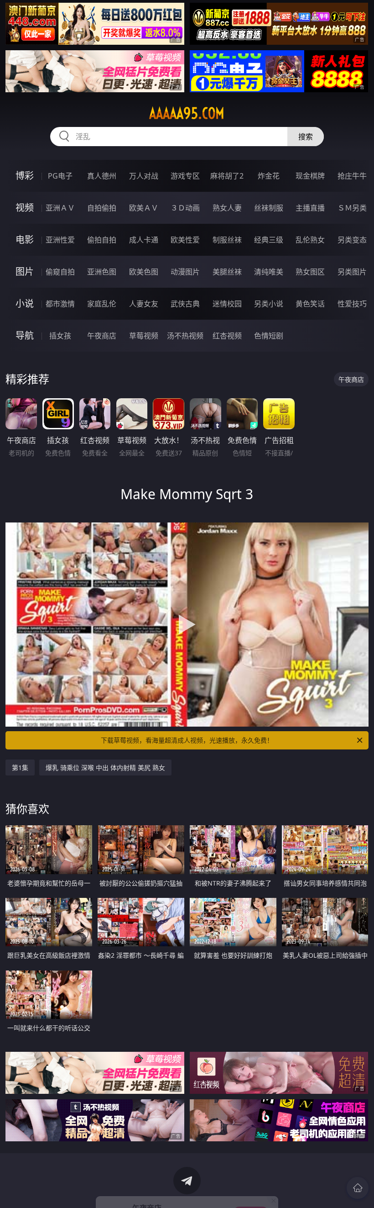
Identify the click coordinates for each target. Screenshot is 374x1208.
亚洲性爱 (60, 240)
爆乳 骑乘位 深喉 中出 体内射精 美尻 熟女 (105, 767)
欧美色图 (143, 272)
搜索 (305, 137)
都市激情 (60, 304)
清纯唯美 (268, 272)
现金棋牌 (310, 176)
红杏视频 (227, 336)
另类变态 (352, 240)
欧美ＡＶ (143, 208)
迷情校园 (227, 304)
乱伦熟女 (310, 240)
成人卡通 (143, 240)
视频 (25, 207)
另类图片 (352, 272)
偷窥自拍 (60, 272)
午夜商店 (101, 336)
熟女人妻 (227, 208)
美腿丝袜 (227, 272)
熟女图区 (310, 272)
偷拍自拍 (101, 240)
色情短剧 (268, 336)
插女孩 (60, 336)
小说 (25, 303)
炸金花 (269, 176)
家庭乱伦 (101, 304)
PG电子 (60, 176)
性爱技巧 (352, 304)
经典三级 (268, 240)
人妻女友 (143, 304)
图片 (25, 271)
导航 (25, 335)
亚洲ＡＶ (60, 208)
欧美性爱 (185, 240)
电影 (25, 239)
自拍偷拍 (101, 208)
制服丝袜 (227, 240)
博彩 (25, 175)
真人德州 (101, 176)
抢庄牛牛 (352, 176)
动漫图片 (185, 272)
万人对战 (143, 176)
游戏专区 (185, 176)
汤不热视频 (185, 336)
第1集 (20, 767)
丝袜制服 (268, 208)
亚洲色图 (101, 272)
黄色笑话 (310, 304)
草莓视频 (143, 336)
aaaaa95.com (186, 113)
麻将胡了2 (227, 176)
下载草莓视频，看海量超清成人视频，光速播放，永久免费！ (187, 740)
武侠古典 (185, 304)
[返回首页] (358, 1188)
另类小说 (268, 304)
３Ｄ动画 (185, 208)
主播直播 (310, 208)
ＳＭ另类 (352, 208)
